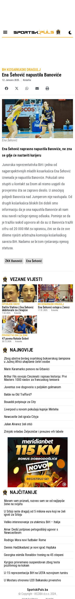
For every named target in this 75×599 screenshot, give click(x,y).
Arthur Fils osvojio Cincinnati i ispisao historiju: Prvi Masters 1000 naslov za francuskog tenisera (35, 378)
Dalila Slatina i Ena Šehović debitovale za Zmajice (17, 309)
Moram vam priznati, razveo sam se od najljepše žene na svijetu (34, 502)
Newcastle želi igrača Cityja (21, 417)
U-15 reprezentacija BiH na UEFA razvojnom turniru (36, 573)
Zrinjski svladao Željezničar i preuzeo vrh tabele (33, 431)
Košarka (27, 80)
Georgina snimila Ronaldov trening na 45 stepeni (33, 555)
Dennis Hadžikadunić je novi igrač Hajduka (30, 547)
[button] (6, 88)
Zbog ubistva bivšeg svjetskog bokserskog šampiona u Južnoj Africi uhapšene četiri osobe (37, 360)
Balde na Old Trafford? (18, 394)
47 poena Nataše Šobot (15, 338)
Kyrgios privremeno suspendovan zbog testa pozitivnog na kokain (32, 563)
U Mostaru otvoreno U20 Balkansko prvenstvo (32, 580)
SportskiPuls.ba (37, 590)
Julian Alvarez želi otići (18, 424)
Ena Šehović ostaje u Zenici (54, 307)
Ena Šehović (34, 261)
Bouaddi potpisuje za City (20, 402)
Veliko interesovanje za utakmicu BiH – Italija (32, 522)
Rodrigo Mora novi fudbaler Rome (25, 540)
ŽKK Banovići (13, 261)
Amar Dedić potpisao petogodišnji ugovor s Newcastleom (31, 531)
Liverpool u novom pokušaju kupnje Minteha (31, 409)
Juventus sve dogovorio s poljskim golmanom (32, 387)
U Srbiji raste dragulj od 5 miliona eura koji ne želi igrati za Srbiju (34, 513)
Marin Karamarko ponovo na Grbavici (26, 369)
